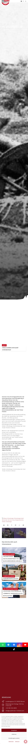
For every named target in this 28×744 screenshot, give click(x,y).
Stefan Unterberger (7, 521)
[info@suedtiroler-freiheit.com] (4, 711)
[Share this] (8, 525)
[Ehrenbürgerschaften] (14, 573)
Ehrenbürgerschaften (10, 578)
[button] (21, 1)
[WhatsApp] (3, 645)
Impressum (17, 741)
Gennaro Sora (11, 520)
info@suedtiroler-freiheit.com (15, 711)
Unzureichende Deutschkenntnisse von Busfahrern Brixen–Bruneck (12, 558)
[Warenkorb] (25, 1)
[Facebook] (14, 645)
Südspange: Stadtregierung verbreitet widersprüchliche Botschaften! (13, 593)
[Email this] (4, 525)
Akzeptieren (14, 730)
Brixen (5, 518)
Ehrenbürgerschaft (19, 518)
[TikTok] (14, 649)
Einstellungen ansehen (14, 738)
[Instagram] (19, 645)
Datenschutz (11, 741)
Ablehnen (14, 734)
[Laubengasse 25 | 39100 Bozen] (4, 702)
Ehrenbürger (10, 518)
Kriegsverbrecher (19, 520)
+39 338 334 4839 (11, 708)
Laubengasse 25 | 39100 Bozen (15, 701)
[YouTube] (25, 645)
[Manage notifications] (25, 741)
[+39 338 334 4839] (4, 708)
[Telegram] (8, 645)
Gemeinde (4, 520)
